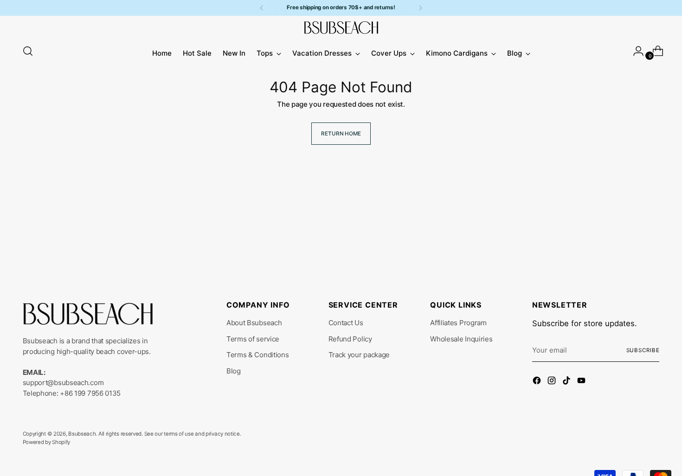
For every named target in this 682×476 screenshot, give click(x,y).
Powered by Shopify (47, 442)
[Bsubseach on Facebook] (537, 382)
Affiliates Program (458, 322)
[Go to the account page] (634, 51)
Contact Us (345, 322)
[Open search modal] (28, 51)
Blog (233, 371)
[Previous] (261, 8)
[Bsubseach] (341, 27)
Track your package (359, 354)
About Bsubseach (254, 322)
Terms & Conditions (257, 354)
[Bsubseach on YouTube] (582, 382)
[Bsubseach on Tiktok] (567, 382)
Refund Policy (350, 338)
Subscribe (643, 350)
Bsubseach (82, 434)
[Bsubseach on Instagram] (552, 382)
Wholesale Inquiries (461, 338)
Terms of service (252, 338)
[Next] (420, 8)
